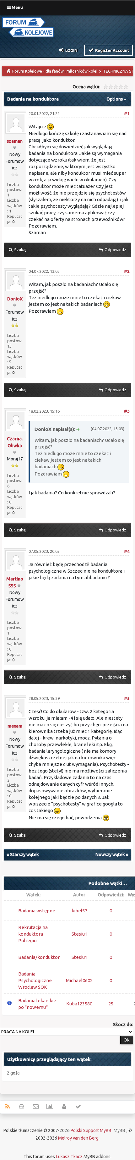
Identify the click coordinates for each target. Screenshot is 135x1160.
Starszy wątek (24, 854)
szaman (15, 141)
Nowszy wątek (110, 854)
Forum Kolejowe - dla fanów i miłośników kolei (54, 71)
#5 (126, 698)
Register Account (111, 50)
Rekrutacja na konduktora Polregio (33, 934)
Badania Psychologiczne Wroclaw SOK (35, 980)
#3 (126, 411)
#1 (126, 113)
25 (110, 1003)
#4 (126, 551)
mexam (15, 725)
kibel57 (79, 910)
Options (115, 99)
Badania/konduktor (39, 957)
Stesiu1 (79, 934)
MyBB (119, 1130)
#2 (126, 271)
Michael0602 (79, 980)
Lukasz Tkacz (69, 1156)
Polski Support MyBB (91, 1130)
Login (71, 50)
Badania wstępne (36, 910)
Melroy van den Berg (78, 1138)
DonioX (15, 298)
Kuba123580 (79, 1003)
